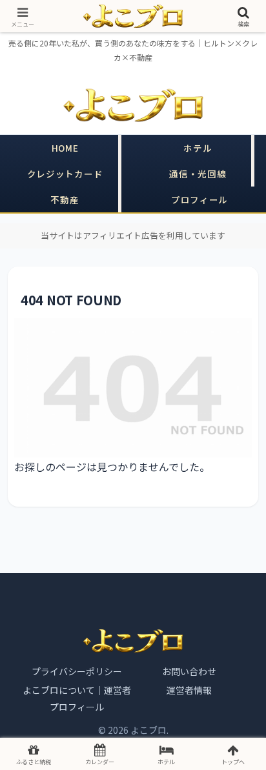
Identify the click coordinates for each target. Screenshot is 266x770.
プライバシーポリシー (77, 671)
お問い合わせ (189, 671)
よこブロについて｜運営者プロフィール (77, 698)
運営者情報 (189, 690)
